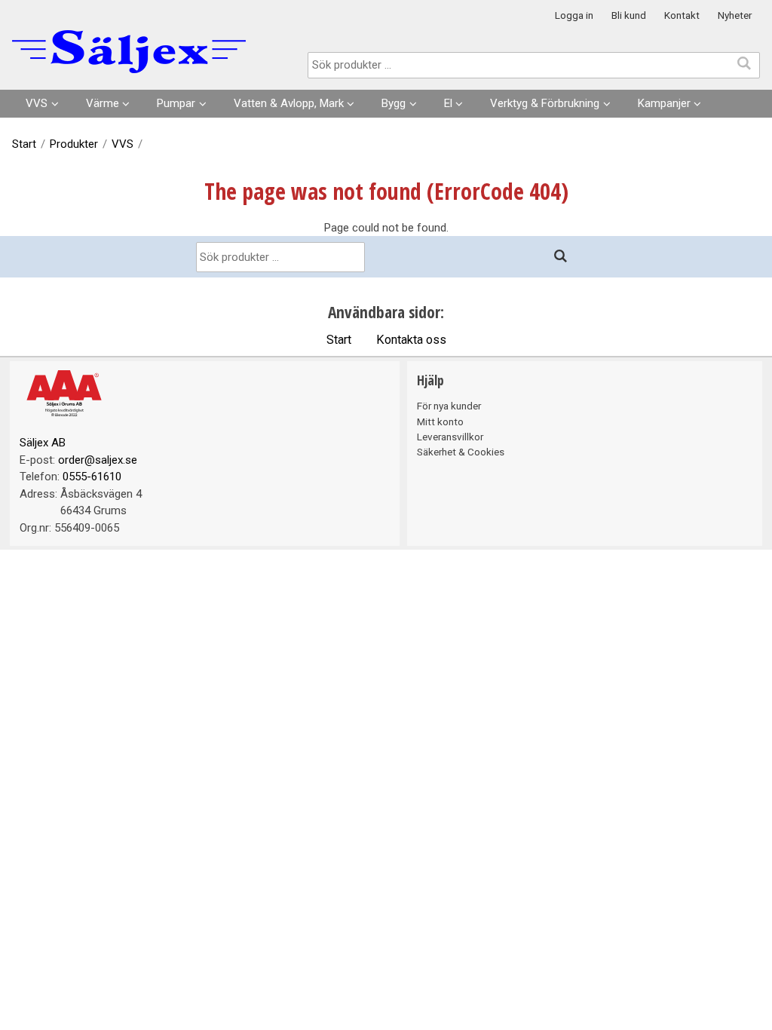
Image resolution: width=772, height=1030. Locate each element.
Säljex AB (43, 442)
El (448, 103)
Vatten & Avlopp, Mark (289, 103)
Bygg (393, 103)
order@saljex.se (97, 460)
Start (24, 144)
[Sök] (561, 256)
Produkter (74, 144)
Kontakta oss (411, 340)
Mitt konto (440, 421)
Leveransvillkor (450, 437)
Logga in (574, 15)
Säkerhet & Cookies (460, 452)
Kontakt (682, 15)
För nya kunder (449, 406)
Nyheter (735, 15)
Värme (102, 103)
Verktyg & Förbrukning (544, 103)
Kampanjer (664, 103)
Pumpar (176, 103)
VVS (36, 103)
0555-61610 (92, 476)
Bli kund (628, 15)
